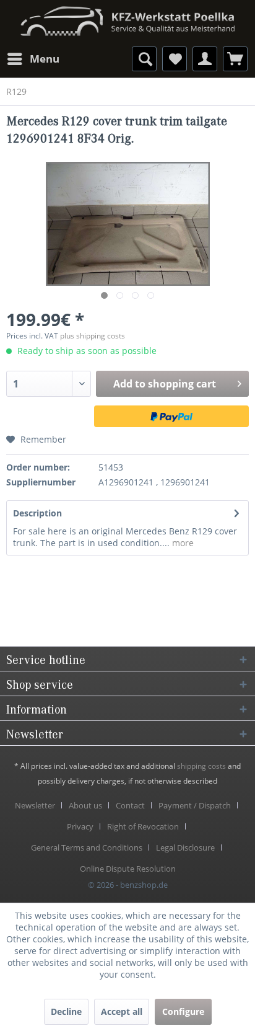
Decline (66, 1011)
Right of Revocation (143, 826)
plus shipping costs (92, 335)
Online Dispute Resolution (128, 868)
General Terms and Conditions (86, 847)
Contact (130, 805)
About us (85, 805)
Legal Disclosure (185, 847)
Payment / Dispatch (194, 805)
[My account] (204, 58)
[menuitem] (33, 58)
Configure (183, 1011)
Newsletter (35, 805)
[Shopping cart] (235, 58)
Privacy (80, 826)
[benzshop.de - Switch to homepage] (127, 17)
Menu (44, 58)
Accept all (121, 1011)
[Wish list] (174, 58)
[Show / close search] (144, 58)
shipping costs (201, 766)
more (182, 543)
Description (37, 513)
